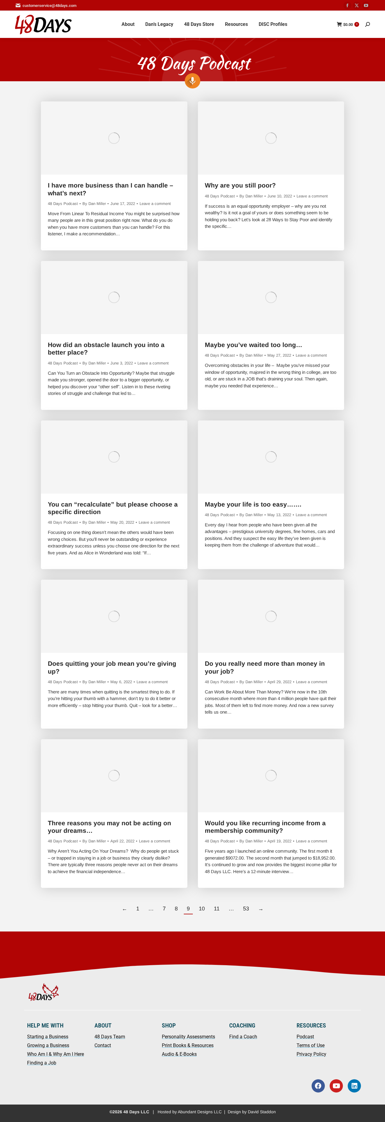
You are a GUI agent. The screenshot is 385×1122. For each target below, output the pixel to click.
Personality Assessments (188, 1037)
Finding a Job (41, 1063)
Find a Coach (243, 1037)
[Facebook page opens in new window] (347, 5)
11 (217, 909)
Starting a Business (47, 1037)
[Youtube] (336, 1086)
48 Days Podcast (63, 203)
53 (246, 909)
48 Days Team (109, 1037)
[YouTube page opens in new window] (366, 5)
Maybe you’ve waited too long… (253, 344)
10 (202, 909)
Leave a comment (155, 203)
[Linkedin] (354, 1086)
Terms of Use (311, 1045)
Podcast (305, 1037)
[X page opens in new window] (357, 5)
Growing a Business (48, 1045)
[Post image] (114, 138)
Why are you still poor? (240, 185)
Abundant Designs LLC (200, 1111)
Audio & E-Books (179, 1054)
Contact (102, 1045)
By (94, 203)
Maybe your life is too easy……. (253, 504)
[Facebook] (318, 1086)
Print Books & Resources (188, 1045)
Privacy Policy (311, 1054)
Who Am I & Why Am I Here (55, 1054)
